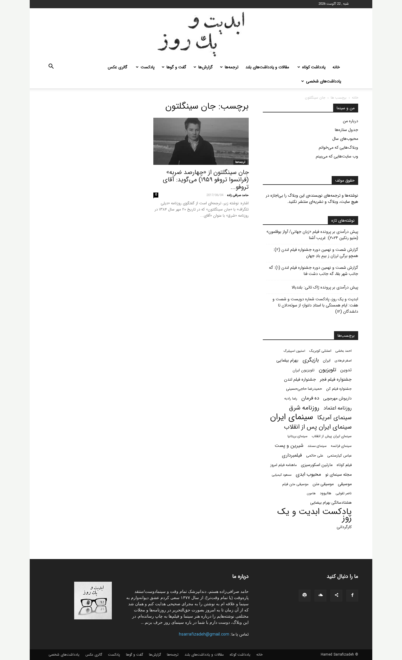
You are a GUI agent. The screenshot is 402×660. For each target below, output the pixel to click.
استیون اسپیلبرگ (294, 351)
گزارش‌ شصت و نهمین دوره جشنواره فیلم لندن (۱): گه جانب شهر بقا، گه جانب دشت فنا (313, 271)
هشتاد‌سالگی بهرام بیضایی (331, 503)
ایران (326, 360)
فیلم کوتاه (344, 465)
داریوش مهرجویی (337, 398)
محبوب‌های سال (345, 138)
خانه (336, 67)
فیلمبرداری (292, 455)
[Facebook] (352, 595)
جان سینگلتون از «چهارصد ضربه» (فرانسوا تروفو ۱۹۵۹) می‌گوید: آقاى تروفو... (206, 180)
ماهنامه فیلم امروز (283, 465)
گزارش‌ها (205, 67)
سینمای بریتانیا (298, 436)
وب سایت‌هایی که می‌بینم (337, 156)
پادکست (148, 67)
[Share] (336, 595)
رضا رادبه (290, 398)
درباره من (350, 121)
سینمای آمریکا (334, 418)
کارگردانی (344, 527)
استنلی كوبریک (320, 351)
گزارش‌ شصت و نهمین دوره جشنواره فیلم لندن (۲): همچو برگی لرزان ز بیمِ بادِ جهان (315, 253)
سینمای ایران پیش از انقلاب (332, 436)
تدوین (346, 370)
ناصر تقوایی (343, 493)
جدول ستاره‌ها (346, 130)
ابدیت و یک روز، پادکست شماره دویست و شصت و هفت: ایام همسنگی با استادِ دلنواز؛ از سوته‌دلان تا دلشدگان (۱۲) (315, 305)
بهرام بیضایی (287, 360)
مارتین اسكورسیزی (317, 465)
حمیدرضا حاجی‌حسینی (304, 389)
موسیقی (345, 484)
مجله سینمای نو (338, 475)
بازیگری (311, 360)
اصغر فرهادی (343, 360)
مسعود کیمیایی (282, 474)
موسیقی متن (323, 484)
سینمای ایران (291, 417)
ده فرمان (310, 398)
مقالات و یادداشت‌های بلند (267, 67)
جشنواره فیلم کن (339, 389)
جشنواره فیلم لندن (300, 380)
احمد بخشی (343, 351)
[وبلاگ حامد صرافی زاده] (201, 34)
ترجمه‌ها (231, 67)
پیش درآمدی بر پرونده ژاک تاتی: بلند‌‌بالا (325, 287)
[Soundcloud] (320, 595)
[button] (51, 67)
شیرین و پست (289, 445)
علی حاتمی (314, 456)
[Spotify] (304, 595)
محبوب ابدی (308, 474)
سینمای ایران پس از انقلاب (318, 427)
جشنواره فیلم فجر (336, 380)
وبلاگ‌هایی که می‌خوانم (338, 147)
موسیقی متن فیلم (295, 484)
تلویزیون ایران (304, 370)
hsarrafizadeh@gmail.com (204, 634)
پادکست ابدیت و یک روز (314, 515)
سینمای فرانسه (341, 446)
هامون (311, 493)
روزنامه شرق (304, 408)
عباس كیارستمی (339, 456)
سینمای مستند (317, 446)
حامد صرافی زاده (238, 195)
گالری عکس (117, 67)
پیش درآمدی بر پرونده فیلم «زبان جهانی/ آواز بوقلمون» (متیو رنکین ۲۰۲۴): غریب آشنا (312, 235)
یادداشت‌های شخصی (323, 81)
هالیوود (325, 493)
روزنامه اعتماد (337, 408)
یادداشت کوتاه (313, 67)
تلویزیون (327, 370)
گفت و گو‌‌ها (176, 67)
